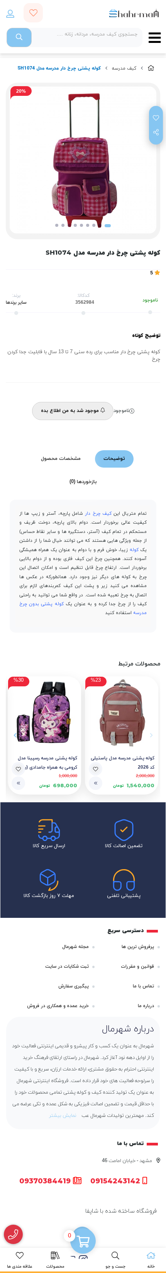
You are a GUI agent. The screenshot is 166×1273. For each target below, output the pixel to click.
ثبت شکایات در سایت (67, 966)
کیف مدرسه (124, 68)
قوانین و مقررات (137, 966)
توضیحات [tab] (114, 458)
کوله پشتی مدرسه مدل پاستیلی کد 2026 (122, 763)
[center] (19, 37)
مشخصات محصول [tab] (61, 458)
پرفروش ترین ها (138, 947)
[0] (83, 1241)
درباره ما (146, 1006)
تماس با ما (143, 986)
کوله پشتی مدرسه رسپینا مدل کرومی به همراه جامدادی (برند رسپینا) (47, 763)
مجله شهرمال (75, 947)
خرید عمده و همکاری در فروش (58, 1006)
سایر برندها (16, 303)
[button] (151, 735)
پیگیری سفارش (73, 986)
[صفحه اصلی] (150, 68)
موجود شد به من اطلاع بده (70, 410)
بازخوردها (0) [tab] (83, 481)
